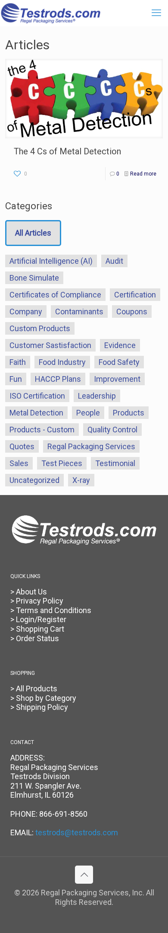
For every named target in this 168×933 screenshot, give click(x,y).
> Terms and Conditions (50, 610)
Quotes (21, 446)
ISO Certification (37, 395)
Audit (114, 260)
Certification (135, 294)
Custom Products (39, 328)
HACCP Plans (58, 378)
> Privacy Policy (36, 600)
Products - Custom (42, 429)
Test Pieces (61, 463)
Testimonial (115, 463)
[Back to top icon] (84, 875)
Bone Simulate (34, 277)
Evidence (120, 345)
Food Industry (62, 362)
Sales (18, 463)
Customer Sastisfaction (50, 345)
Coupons (131, 311)
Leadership (97, 395)
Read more (143, 174)
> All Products (33, 688)
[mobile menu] (156, 13)
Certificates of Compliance (55, 294)
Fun (15, 378)
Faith (17, 362)
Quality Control (112, 429)
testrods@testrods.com (76, 832)
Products (128, 412)
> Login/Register (38, 619)
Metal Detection (36, 412)
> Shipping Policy (39, 707)
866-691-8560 (63, 813)
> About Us (28, 591)
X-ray (81, 480)
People (88, 412)
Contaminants (79, 311)
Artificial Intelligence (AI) (51, 260)
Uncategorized (34, 480)
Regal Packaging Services (91, 446)
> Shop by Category (43, 698)
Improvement (117, 378)
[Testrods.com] (50, 13)
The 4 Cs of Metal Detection (67, 151)
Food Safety (119, 362)
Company (25, 311)
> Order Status (34, 638)
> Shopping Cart (37, 628)
